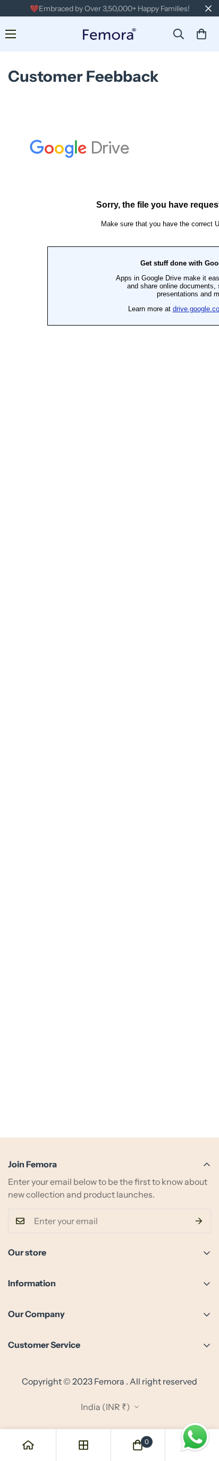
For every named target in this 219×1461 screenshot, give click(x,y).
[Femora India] (109, 34)
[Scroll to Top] (199, 1404)
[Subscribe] (199, 1221)
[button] (201, 34)
